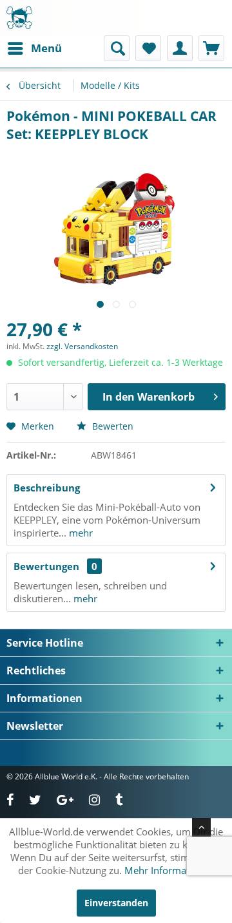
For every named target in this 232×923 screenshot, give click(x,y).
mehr (79, 532)
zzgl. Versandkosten (82, 346)
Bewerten (111, 426)
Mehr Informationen (169, 870)
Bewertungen (46, 566)
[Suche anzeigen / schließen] (117, 48)
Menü (46, 48)
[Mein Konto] (180, 48)
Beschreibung (47, 487)
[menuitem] (34, 48)
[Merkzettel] (148, 48)
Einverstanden (116, 903)
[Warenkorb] (211, 48)
